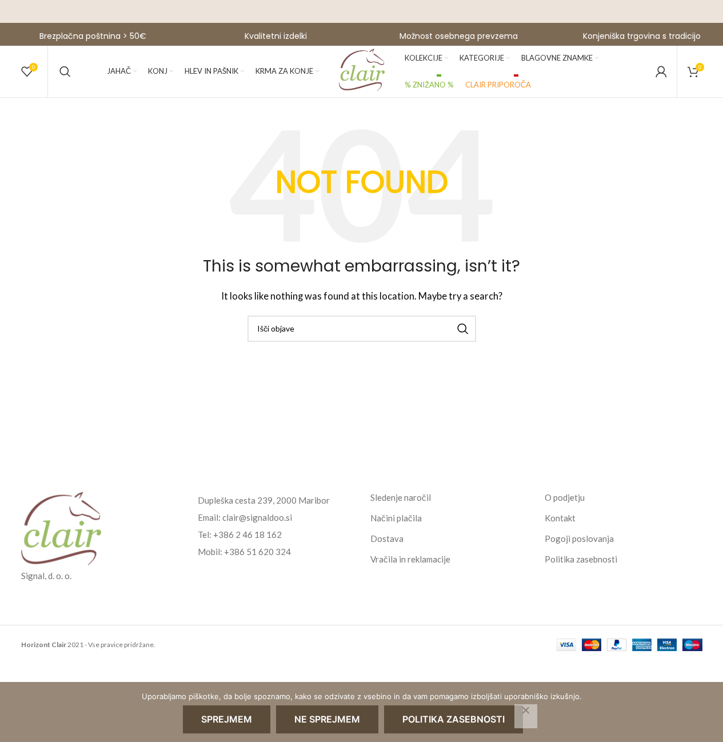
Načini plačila (396, 518)
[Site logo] (362, 70)
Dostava (387, 538)
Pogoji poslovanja (579, 538)
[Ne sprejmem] (525, 716)
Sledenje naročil (400, 497)
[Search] (65, 71)
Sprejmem (226, 719)
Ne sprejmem (327, 719)
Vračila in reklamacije (410, 559)
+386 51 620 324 (257, 551)
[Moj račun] (661, 71)
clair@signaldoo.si (257, 517)
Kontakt (560, 518)
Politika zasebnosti (581, 559)
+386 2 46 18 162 (247, 534)
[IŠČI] (463, 329)
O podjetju (565, 497)
